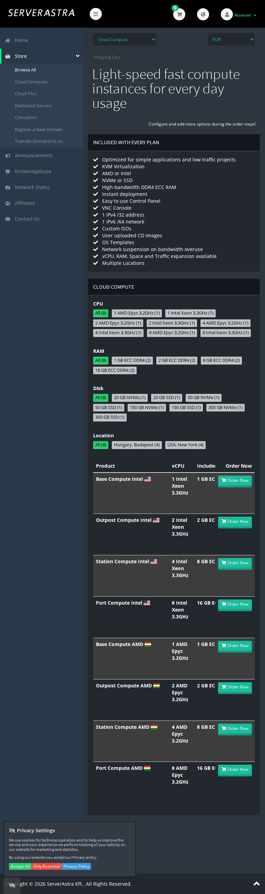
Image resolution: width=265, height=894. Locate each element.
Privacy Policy (76, 866)
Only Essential (46, 866)
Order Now (237, 480)
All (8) (100, 313)
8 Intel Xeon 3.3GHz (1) (226, 333)
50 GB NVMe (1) (203, 397)
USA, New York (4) (185, 445)
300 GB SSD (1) (110, 417)
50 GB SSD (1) (108, 407)
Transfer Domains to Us (39, 141)
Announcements (32, 155)
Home (20, 40)
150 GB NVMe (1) (147, 407)
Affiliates (23, 203)
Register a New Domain (38, 129)
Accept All (20, 866)
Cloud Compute (31, 82)
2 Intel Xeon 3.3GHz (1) (172, 323)
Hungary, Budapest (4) (137, 445)
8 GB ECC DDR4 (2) (221, 360)
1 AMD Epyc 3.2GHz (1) (137, 313)
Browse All (25, 70)
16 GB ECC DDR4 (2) (115, 370)
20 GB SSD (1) (166, 397)
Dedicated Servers (33, 105)
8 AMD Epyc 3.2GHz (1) (172, 333)
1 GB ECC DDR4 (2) (132, 360)
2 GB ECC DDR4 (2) (176, 360)
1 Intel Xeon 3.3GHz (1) (190, 313)
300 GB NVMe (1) (225, 407)
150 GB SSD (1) (186, 407)
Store (19, 56)
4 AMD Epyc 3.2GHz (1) (225, 323)
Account (243, 15)
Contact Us (26, 219)
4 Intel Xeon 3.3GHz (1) (118, 333)
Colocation (26, 117)
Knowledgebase (31, 171)
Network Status (31, 187)
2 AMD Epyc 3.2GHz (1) (118, 323)
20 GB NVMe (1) (130, 397)
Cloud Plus (26, 93)
